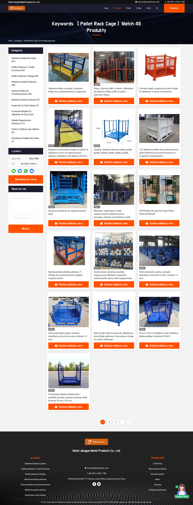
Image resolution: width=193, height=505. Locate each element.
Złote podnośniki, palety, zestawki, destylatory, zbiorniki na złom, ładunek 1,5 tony (158, 275)
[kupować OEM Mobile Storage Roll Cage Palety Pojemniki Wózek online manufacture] (159, 189)
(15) (26, 100)
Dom (106, 8)
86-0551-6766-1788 (176, 2)
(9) (25, 131)
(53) (23, 69)
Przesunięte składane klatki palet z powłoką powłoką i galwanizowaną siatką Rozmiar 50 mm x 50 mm (67, 397)
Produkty (117, 8)
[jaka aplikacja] (25, 171)
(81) (24, 60)
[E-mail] (31, 171)
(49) (24, 83)
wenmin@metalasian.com (149, 2)
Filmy (128, 8)
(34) (22, 92)
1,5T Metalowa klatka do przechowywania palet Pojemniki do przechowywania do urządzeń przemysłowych (158, 152)
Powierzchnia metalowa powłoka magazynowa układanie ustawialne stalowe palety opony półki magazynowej (113, 275)
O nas (138, 8)
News (157, 479)
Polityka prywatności (157, 490)
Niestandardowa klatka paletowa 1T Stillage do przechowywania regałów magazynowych (65, 275)
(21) (21, 122)
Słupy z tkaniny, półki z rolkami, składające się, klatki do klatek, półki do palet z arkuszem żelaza (113, 91)
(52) (22, 113)
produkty (18, 41)
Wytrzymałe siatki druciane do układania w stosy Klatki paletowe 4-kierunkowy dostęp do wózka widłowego (114, 336)
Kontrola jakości (157, 474)
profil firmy (157, 464)
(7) (25, 105)
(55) (25, 76)
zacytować (174, 8)
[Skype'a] (19, 171)
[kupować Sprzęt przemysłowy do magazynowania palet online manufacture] (68, 189)
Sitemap (157, 485)
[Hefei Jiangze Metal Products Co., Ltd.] (16, 8)
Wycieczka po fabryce (157, 469)
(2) (25, 140)
